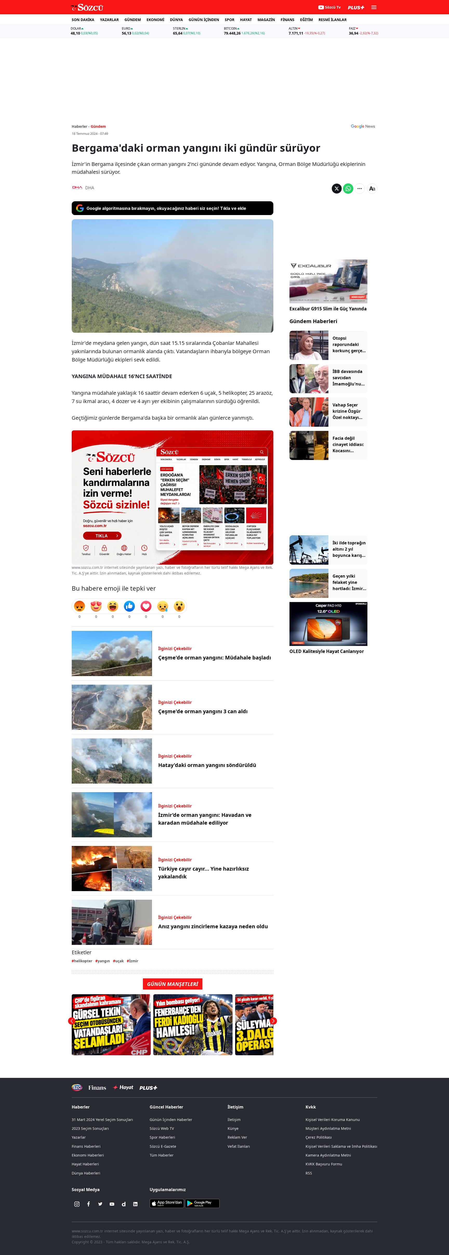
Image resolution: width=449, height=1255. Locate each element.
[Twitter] (100, 1204)
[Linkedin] (135, 1204)
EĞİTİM (306, 19)
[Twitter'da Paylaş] (337, 188)
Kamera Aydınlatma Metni (328, 1155)
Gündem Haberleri (313, 321)
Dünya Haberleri (86, 1173)
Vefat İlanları (239, 1146)
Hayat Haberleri (85, 1163)
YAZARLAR (109, 19)
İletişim (234, 1119)
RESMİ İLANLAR (333, 19)
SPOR (229, 19)
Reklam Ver (237, 1137)
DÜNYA (176, 19)
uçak (119, 960)
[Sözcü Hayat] (122, 1087)
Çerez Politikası (319, 1137)
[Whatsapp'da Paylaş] (348, 188)
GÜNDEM (132, 19)
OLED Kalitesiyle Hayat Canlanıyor (326, 651)
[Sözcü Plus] (148, 1087)
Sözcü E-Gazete (163, 1146)
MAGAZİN (266, 19)
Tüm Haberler (162, 1155)
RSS (309, 1173)
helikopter (83, 960)
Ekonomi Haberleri (88, 1155)
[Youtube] (112, 1204)
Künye (233, 1128)
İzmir (133, 960)
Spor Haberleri (162, 1137)
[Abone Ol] (363, 126)
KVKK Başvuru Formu (324, 1163)
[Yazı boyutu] (372, 188)
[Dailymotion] (123, 1204)
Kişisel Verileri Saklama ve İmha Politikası (341, 1146)
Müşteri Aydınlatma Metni (328, 1128)
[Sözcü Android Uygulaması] (202, 1203)
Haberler (81, 1107)
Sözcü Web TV (162, 1128)
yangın (104, 960)
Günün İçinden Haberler (171, 1119)
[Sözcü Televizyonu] (77, 1087)
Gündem (98, 126)
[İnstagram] (77, 1204)
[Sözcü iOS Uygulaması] (167, 1203)
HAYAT (246, 19)
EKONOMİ (155, 19)
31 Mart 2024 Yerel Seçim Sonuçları (102, 1119)
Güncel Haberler (166, 1107)
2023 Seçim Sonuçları (90, 1128)
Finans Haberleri (86, 1146)
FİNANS (287, 19)
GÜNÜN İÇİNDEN (204, 19)
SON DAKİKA (83, 19)
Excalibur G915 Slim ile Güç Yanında (328, 309)
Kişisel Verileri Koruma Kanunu (333, 1119)
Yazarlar (79, 1137)
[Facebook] (88, 1204)
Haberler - (81, 126)
